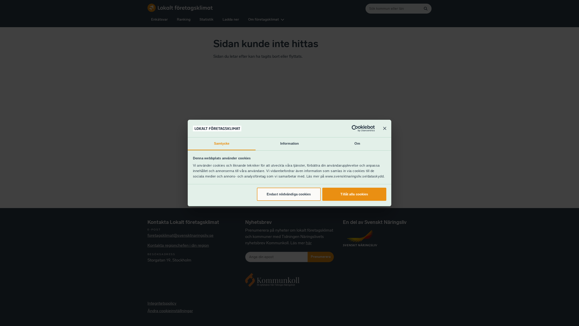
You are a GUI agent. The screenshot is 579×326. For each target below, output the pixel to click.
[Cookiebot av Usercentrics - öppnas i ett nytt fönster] (355, 128)
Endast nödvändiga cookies (289, 194)
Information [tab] (289, 143)
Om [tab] (357, 143)
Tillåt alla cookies (354, 194)
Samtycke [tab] (222, 143)
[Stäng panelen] (384, 128)
